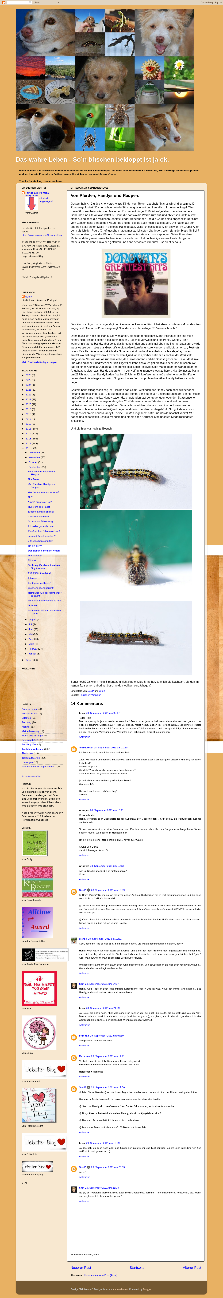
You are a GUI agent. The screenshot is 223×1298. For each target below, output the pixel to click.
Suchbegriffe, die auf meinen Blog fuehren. (44, 567)
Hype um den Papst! (39, 506)
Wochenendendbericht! (41, 587)
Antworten (84, 736)
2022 (29, 394)
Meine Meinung (30, 731)
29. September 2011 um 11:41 (108, 1056)
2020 (29, 404)
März (32, 643)
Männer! (32, 560)
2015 (29, 428)
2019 (29, 409)
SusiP (90, 690)
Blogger (147, 1289)
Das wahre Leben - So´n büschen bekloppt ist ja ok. (92, 159)
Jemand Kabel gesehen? (42, 536)
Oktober (33, 462)
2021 (29, 399)
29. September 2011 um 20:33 (108, 1167)
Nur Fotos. (34, 479)
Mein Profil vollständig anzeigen (39, 362)
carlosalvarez (120, 1289)
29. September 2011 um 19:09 (103, 1143)
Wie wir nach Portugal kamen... (39, 766)
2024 (29, 384)
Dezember (35, 452)
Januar (33, 653)
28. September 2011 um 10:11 (107, 810)
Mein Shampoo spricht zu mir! (44, 600)
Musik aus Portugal (32, 735)
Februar (33, 648)
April (31, 639)
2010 (29, 659)
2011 (29, 448)
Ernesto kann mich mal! (41, 511)
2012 (29, 443)
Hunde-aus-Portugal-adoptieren (37, 194)
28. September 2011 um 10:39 (108, 890)
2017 (29, 419)
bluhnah (84, 1035)
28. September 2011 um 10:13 (107, 865)
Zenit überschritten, (38, 516)
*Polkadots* (86, 747)
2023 (29, 389)
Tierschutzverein (31, 757)
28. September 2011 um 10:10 (111, 747)
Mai (31, 634)
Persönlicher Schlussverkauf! (44, 531)
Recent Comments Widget (31, 776)
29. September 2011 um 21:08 (102, 1187)
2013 (29, 438)
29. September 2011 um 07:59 (107, 1035)
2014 (29, 433)
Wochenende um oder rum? (43, 492)
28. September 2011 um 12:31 (105, 938)
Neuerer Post (81, 1267)
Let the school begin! (39, 583)
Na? (30, 497)
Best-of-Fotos (29, 713)
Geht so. (32, 605)
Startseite (137, 1267)
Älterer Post (192, 1267)
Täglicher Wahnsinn (90, 694)
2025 (29, 380)
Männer (26, 726)
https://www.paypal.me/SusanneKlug (42, 235)
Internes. (33, 578)
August (33, 619)
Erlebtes (26, 717)
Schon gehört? (30, 740)
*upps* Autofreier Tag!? (40, 502)
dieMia (83, 938)
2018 (29, 414)
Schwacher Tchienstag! (40, 521)
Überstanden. (35, 555)
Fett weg (26, 722)
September (35, 467)
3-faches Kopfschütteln (40, 540)
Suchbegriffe (29, 744)
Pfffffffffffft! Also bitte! (39, 573)
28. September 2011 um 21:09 (103, 1008)
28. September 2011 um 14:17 (102, 983)
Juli (31, 624)
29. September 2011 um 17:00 (108, 1087)
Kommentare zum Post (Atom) (100, 1275)
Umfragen (27, 762)
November (35, 457)
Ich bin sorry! (35, 545)
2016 (29, 423)
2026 (29, 375)
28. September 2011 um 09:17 (103, 713)
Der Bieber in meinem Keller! (44, 550)
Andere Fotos (29, 709)
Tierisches (27, 753)
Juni (31, 629)
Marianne (84, 1056)
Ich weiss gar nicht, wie (40, 526)
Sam (81, 983)
